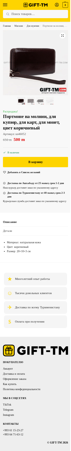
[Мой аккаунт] (56, 5)
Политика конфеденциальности (21, 389)
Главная (7, 26)
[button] (65, 5)
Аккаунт (8, 368)
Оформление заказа (14, 378)
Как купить (9, 384)
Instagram (8, 414)
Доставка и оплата (14, 373)
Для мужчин (33, 26)
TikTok (7, 404)
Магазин (18, 26)
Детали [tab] (7, 230)
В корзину (35, 162)
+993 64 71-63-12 (13, 434)
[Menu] (9, 5)
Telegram (8, 409)
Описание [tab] (10, 222)
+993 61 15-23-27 (13, 430)
